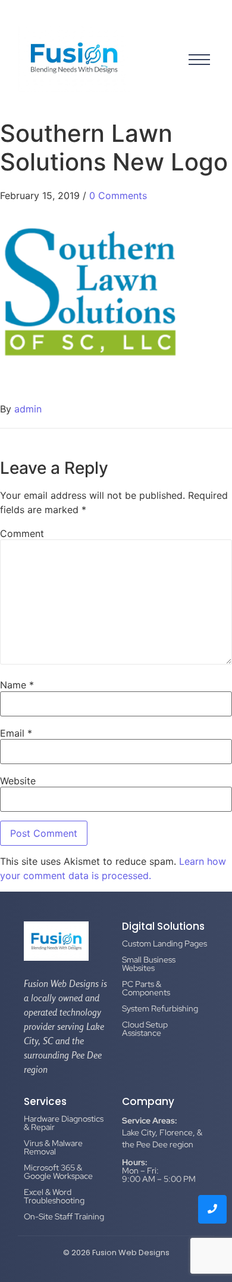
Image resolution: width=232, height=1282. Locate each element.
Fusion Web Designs (131, 1252)
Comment (22, 533)
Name (17, 685)
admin (28, 409)
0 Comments (118, 195)
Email (16, 733)
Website (18, 781)
